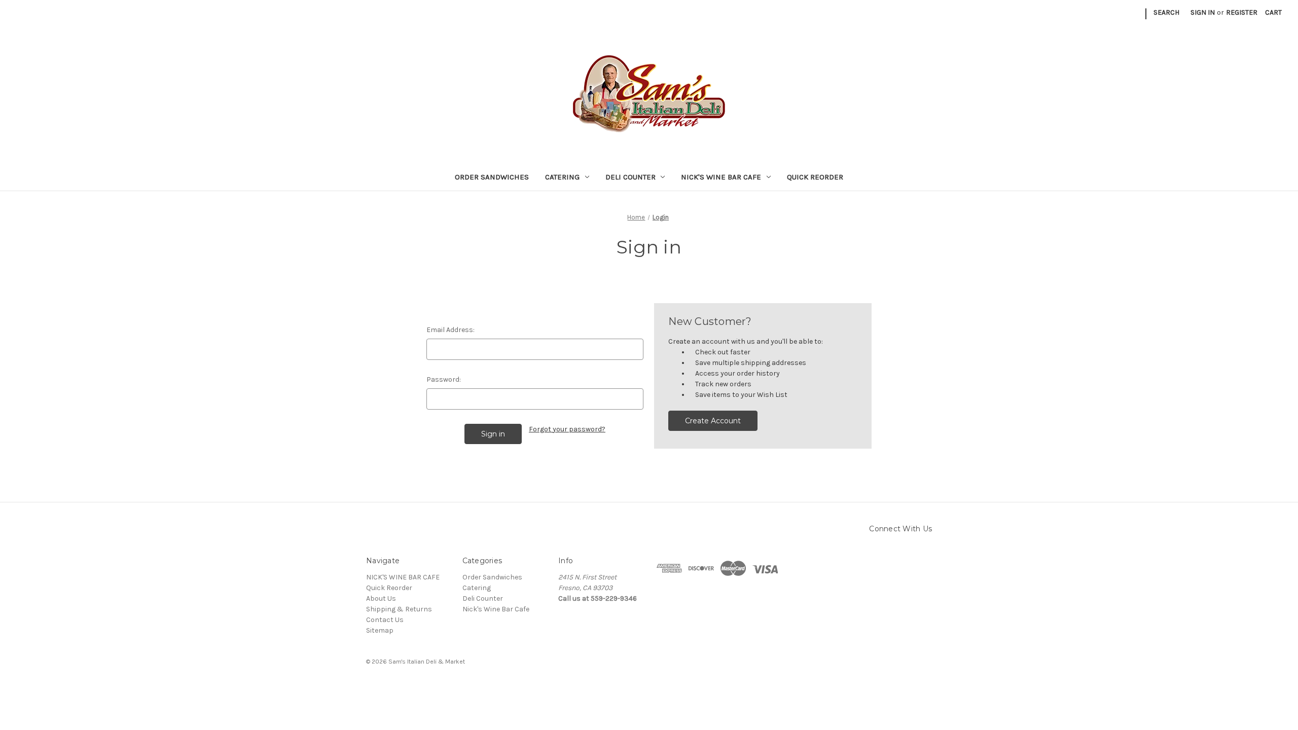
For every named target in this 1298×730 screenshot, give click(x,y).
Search (1166, 12)
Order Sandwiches (492, 176)
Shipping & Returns (399, 609)
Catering (562, 176)
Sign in (1203, 12)
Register (1241, 12)
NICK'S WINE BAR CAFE (403, 577)
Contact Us (385, 619)
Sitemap (379, 630)
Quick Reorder (815, 176)
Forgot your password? (567, 429)
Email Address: (450, 329)
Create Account (713, 420)
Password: (443, 379)
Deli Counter (630, 176)
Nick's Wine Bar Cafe (721, 176)
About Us (381, 598)
